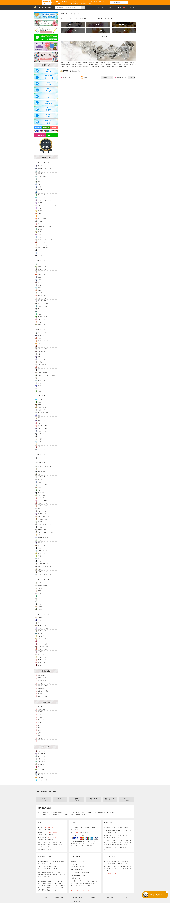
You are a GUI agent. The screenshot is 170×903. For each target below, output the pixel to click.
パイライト (41, 474)
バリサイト (41, 490)
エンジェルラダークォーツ (45, 239)
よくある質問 (109, 897)
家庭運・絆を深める (43, 678)
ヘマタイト (41, 548)
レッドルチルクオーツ (44, 646)
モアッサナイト (42, 601)
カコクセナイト (42, 282)
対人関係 (40, 693)
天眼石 (39, 436)
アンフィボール (42, 218)
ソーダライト (41, 385)
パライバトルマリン (43, 484)
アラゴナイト (41, 210)
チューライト (41, 423)
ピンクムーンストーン (44, 506)
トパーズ (40, 441)
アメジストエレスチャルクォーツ (47, 205)
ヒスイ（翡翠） (42, 495)
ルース (39, 722)
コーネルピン (41, 324)
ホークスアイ (41, 561)
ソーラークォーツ (42, 388)
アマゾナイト (41, 197)
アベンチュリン (42, 195)
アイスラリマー (42, 171)
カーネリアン (41, 274)
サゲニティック (42, 333)
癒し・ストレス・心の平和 (45, 683)
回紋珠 (39, 277)
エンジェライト (42, 237)
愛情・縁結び (41, 675)
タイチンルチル (42, 407)
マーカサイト (41, 582)
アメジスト (41, 202)
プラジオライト (42, 521)
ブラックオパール (42, 527)
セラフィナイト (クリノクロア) (46, 375)
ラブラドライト (42, 625)
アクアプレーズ (42, 176)
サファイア (41, 335)
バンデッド (41, 487)
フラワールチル (42, 535)
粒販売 (98, 24)
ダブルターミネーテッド (104, 18)
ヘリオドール (41, 553)
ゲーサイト (41, 322)
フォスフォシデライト (44, 513)
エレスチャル (41, 234)
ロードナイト (41, 662)
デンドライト (41, 439)
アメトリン (41, 208)
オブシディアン (42, 255)
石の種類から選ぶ (72, 18)
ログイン (101, 7)
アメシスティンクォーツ (44, 200)
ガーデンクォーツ (42, 266)
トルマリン (41, 447)
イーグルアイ (41, 221)
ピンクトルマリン (42, 503)
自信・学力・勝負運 (43, 685)
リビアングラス (42, 636)
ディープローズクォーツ (44, 425)
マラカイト (41, 596)
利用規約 (93, 897)
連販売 (39, 733)
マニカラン (41, 590)
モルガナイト (41, 606)
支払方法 (78, 832)
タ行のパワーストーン (87, 18)
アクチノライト (42, 181)
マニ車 (39, 593)
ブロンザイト (41, 545)
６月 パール (41, 764)
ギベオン (40, 293)
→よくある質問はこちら (111, 873)
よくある (126, 799)
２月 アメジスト (42, 753)
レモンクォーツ (42, 657)
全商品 (63, 18)
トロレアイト (41, 449)
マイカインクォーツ (43, 585)
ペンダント (72, 30)
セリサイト (41, 377)
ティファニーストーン (44, 428)
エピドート (41, 231)
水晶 (39, 354)
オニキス (40, 250)
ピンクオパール (42, 498)
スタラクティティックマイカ (45, 362)
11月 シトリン (42, 777)
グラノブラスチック (43, 300)
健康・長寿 (41, 688)
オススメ (124, 30)
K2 (38, 264)
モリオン (40, 604)
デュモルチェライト (43, 431)
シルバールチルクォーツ (44, 348)
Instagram (41, 135)
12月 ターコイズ (42, 780)
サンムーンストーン (43, 341)
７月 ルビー (41, 767)
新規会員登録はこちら (118, 2)
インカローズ (41, 224)
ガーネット (41, 271)
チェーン (40, 738)
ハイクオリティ (123, 24)
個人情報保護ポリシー (61, 897)
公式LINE (53, 135)
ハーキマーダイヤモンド (44, 466)
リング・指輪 (98, 30)
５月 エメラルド (42, 761)
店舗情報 (44, 897)
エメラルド (41, 229)
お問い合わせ (125, 897)
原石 (39, 735)
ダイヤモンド (41, 410)
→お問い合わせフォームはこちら (80, 890)
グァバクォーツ (42, 295)
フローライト (41, 542)
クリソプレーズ (42, 314)
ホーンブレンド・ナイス (44, 566)
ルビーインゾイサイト (44, 644)
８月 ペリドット (42, 769)
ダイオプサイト (42, 402)
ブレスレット (73, 24)
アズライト (41, 187)
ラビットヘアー (42, 623)
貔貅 (39, 727)
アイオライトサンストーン (45, 168)
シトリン (40, 343)
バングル (40, 717)
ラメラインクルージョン (44, 630)
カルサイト (41, 285)
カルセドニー (41, 287)
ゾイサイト (41, 391)
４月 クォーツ (41, 759)
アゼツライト (41, 189)
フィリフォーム (42, 511)
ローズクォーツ (42, 659)
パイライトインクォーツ (44, 477)
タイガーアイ (41, 404)
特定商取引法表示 (77, 897)
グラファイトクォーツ (44, 303)
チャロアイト (41, 420)
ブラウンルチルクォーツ (44, 519)
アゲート (40, 184)
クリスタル (41, 308)
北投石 (39, 569)
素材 (39, 741)
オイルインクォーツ (43, 247)
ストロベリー (41, 367)
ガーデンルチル (42, 269)
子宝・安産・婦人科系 (44, 680)
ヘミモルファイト (42, 550)
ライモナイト (41, 617)
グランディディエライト (44, 306)
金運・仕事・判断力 (43, 691)
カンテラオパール (42, 290)
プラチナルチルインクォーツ (45, 524)
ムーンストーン (42, 598)
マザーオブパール (42, 588)
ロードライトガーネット (44, 665)
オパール (40, 253)
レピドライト (41, 652)
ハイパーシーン (42, 471)
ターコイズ (41, 399)
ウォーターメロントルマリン (45, 226)
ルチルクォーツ (42, 638)
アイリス (40, 173)
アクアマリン (41, 179)
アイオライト (41, 166)
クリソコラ (41, 311)
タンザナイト (41, 415)
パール (39, 469)
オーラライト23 (42, 242)
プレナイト (41, 540)
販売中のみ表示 (121, 77)
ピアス (39, 714)
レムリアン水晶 (42, 654)
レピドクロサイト (42, 649)
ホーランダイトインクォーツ (45, 564)
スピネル (40, 370)
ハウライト (41, 479)
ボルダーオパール (42, 571)
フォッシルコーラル (43, 516)
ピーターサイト (42, 492)
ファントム (41, 508)
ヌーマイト (41, 458)
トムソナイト (41, 444)
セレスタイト (41, 380)
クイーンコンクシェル (44, 298)
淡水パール (41, 418)
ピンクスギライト (42, 500)
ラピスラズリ (41, 620)
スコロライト (41, 359)
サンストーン (41, 338)
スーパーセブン (42, 351)
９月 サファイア (42, 772)
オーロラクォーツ (42, 245)
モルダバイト (41, 609)
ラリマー (40, 633)
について (43, 799)
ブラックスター (42, 529)
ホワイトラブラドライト (44, 574)
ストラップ (41, 719)
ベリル (39, 558)
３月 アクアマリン (43, 756)
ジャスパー (41, 346)
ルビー (39, 641)
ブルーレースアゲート (44, 537)
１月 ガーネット (42, 751)
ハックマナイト (42, 482)
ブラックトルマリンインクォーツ (47, 532)
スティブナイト (42, 364)
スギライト (41, 356)
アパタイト (41, 192)
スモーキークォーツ (43, 372)
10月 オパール (42, 774)
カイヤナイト (41, 279)
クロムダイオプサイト (44, 316)
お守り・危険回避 (42, 696)
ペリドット (41, 556)
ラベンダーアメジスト (44, 628)
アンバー (40, 216)
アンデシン (41, 213)
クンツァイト (41, 319)
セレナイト (41, 383)
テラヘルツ (41, 433)
